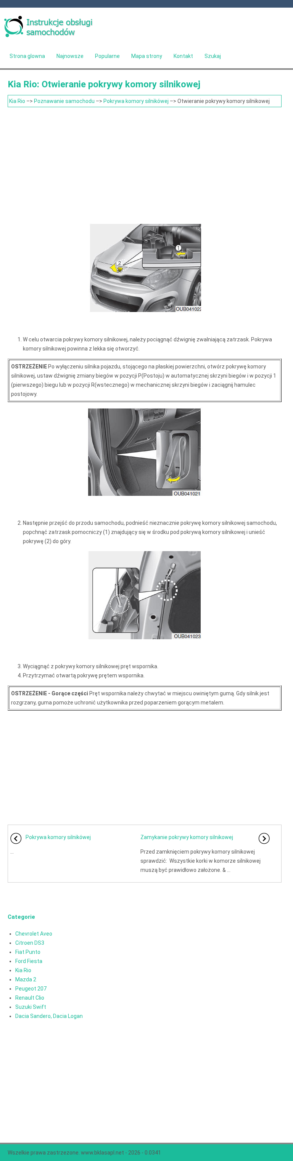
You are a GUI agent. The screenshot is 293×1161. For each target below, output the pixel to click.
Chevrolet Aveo (33, 934)
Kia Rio (17, 101)
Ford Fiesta (28, 961)
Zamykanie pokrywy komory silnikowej (186, 837)
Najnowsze (70, 56)
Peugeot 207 (31, 989)
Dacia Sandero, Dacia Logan (49, 1016)
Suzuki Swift (30, 1007)
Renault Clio (29, 998)
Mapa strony (146, 56)
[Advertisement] (145, 164)
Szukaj (212, 56)
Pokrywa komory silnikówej (136, 101)
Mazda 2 (25, 979)
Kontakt (183, 56)
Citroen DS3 (29, 943)
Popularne (107, 56)
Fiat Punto (27, 952)
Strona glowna (27, 56)
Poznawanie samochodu (64, 101)
